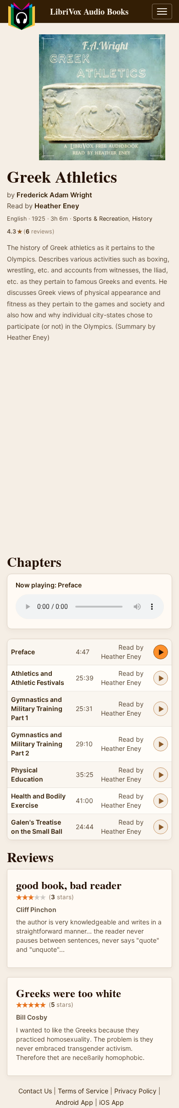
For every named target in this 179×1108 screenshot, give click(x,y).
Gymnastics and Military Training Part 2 (36, 744)
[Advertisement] (89, 451)
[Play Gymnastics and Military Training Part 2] (160, 744)
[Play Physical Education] (160, 774)
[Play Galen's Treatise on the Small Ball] (160, 827)
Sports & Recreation (101, 218)
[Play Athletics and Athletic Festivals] (160, 678)
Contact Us (35, 1091)
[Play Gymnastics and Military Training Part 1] (160, 708)
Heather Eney (56, 206)
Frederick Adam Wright (54, 195)
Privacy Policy (135, 1091)
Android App (74, 1102)
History (142, 218)
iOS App (111, 1102)
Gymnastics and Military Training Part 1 (36, 708)
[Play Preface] (160, 652)
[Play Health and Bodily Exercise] (160, 800)
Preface (23, 652)
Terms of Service (83, 1091)
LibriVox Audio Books (89, 11)
